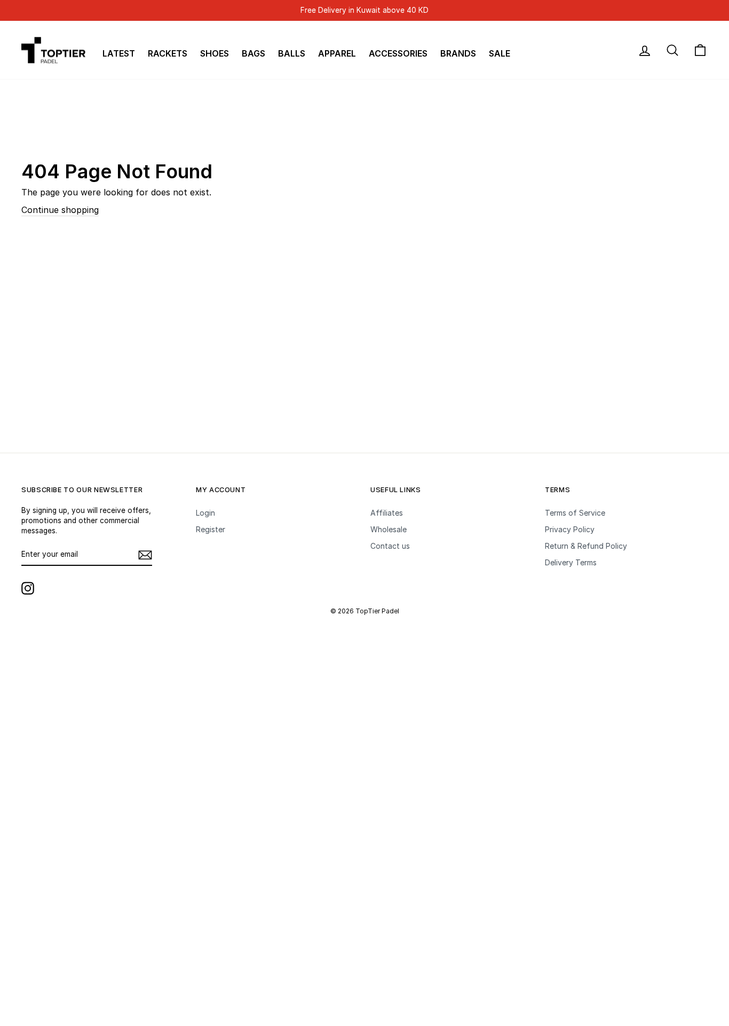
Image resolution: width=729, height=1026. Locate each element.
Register (210, 529)
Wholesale (388, 529)
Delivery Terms (571, 562)
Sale (499, 53)
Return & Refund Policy (586, 545)
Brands (458, 53)
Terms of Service (575, 512)
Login (205, 512)
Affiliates (386, 512)
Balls (291, 53)
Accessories (398, 53)
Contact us (390, 545)
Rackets (167, 53)
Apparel (337, 53)
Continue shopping (60, 209)
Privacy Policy (570, 529)
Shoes (214, 53)
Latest (118, 53)
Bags (253, 53)
